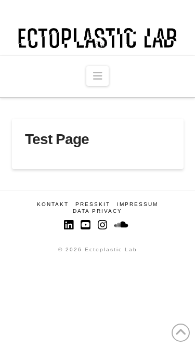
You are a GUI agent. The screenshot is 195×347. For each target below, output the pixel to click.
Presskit (92, 204)
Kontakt (53, 204)
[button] (97, 76)
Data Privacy (97, 211)
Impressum (137, 204)
